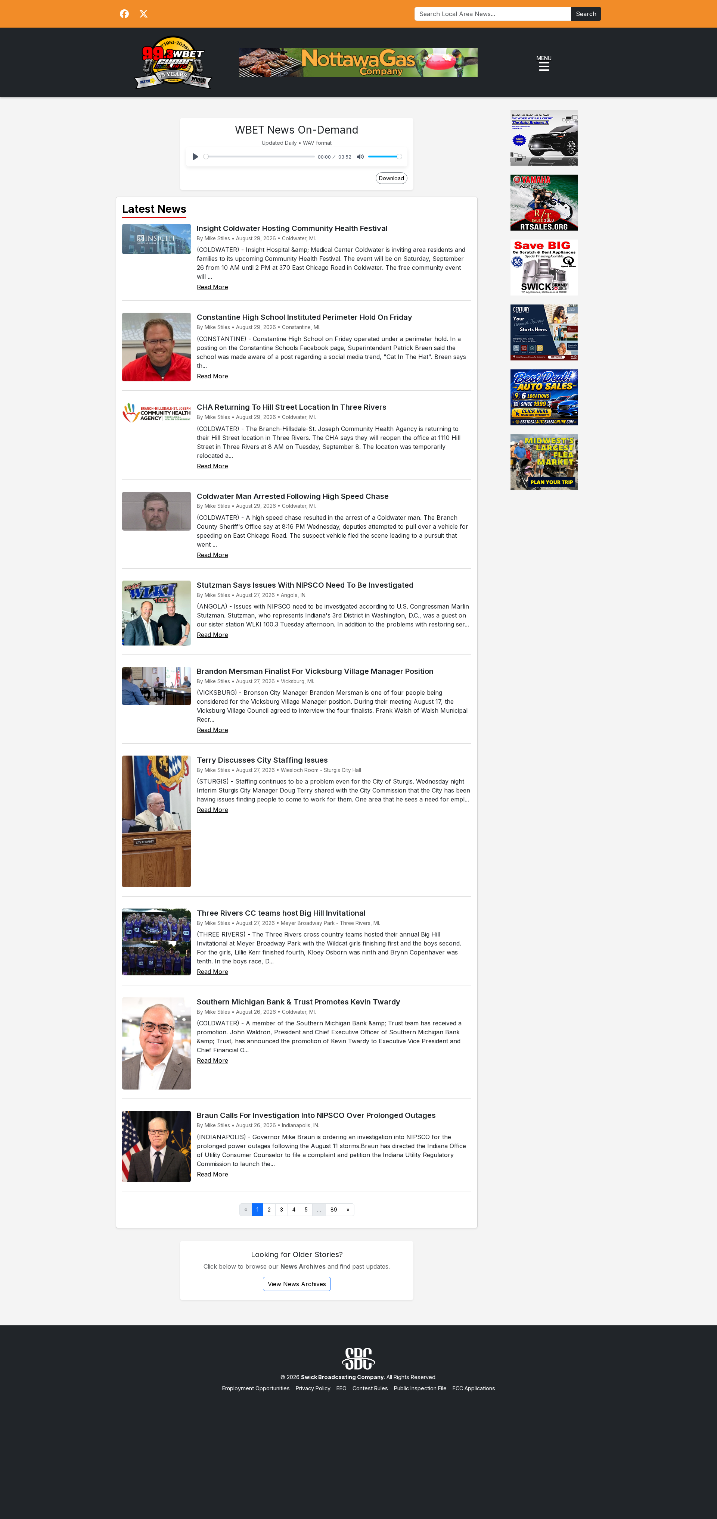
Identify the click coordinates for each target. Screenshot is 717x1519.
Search (586, 14)
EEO (341, 1388)
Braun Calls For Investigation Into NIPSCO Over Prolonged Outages (316, 1115)
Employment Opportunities (256, 1388)
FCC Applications (474, 1388)
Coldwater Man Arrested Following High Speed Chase (293, 496)
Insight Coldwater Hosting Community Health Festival (292, 228)
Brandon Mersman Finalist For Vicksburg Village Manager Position (315, 671)
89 (333, 1210)
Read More (212, 287)
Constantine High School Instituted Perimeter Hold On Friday (304, 317)
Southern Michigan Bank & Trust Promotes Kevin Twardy (298, 1001)
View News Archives (297, 1284)
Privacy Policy (313, 1388)
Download (391, 178)
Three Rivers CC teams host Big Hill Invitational (281, 913)
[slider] (259, 156)
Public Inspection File (420, 1388)
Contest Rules (370, 1388)
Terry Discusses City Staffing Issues (262, 760)
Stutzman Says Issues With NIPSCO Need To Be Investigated (305, 585)
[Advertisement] (358, 1448)
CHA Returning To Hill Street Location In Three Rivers (292, 407)
